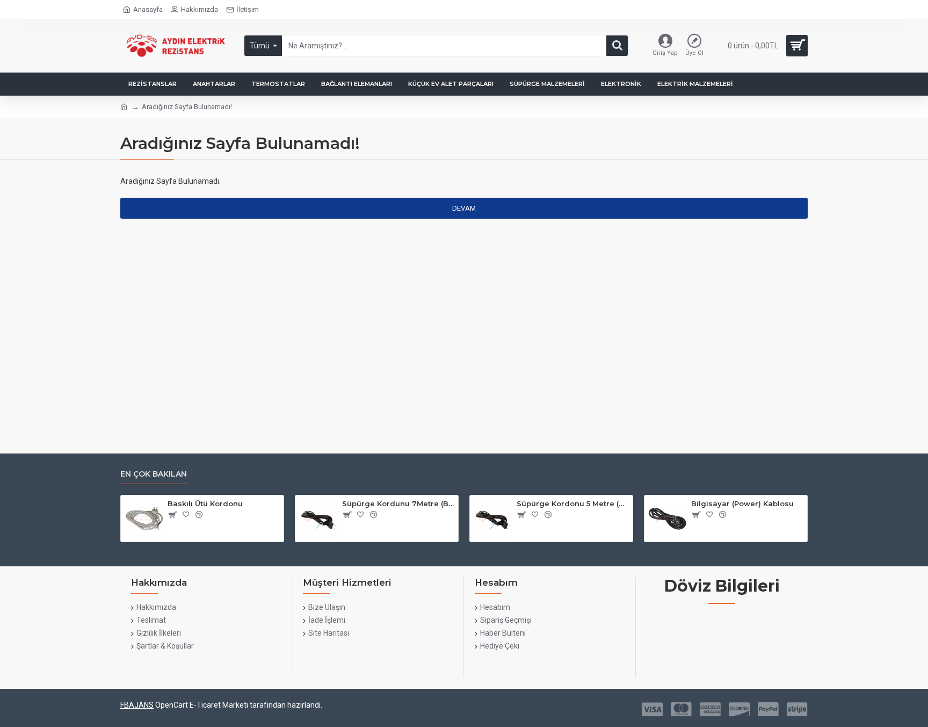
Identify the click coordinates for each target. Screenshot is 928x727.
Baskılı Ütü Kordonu (205, 503)
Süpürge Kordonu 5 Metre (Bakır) (573, 503)
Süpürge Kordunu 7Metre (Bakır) (398, 503)
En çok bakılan (153, 474)
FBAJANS (137, 705)
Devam (464, 208)
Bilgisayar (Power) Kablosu (742, 503)
